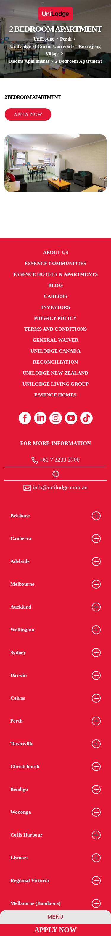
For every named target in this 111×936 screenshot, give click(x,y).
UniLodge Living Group (55, 384)
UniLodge (43, 38)
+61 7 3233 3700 (59, 459)
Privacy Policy (55, 318)
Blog (55, 285)
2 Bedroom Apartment (78, 61)
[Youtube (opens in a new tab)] (71, 418)
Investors (55, 307)
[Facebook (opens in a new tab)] (25, 418)
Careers (55, 296)
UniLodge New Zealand (56, 373)
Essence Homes (55, 395)
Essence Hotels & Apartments (55, 274)
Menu (55, 917)
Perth (66, 38)
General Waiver (55, 340)
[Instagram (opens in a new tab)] (55, 418)
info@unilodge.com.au (59, 487)
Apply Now (55, 930)
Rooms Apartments (29, 61)
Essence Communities (55, 263)
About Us (55, 252)
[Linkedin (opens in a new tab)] (40, 418)
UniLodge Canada (55, 351)
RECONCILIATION (55, 362)
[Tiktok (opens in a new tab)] (86, 418)
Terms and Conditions (55, 329)
